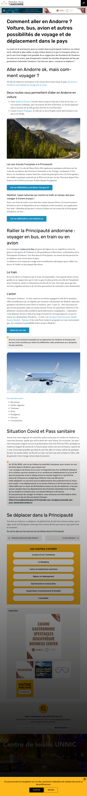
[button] (84, 779)
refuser (51, 790)
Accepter (36, 790)
